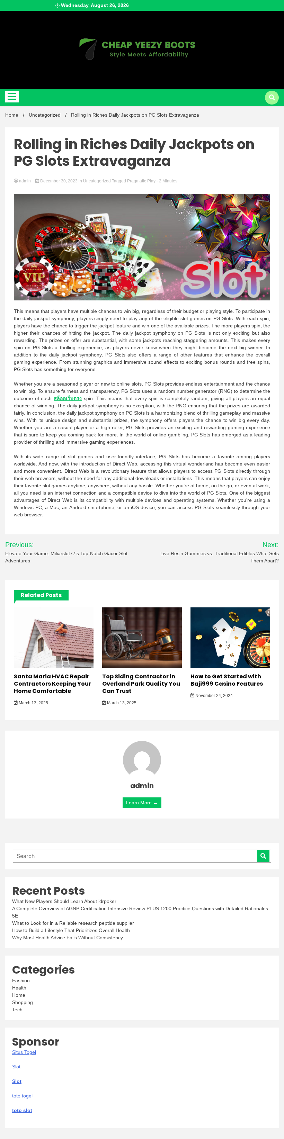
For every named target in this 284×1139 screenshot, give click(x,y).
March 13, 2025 (33, 702)
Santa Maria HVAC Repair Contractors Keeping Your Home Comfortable (52, 683)
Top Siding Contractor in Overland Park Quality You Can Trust (141, 683)
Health (19, 988)
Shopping (22, 1002)
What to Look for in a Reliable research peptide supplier (73, 923)
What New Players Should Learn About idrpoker (64, 901)
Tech (17, 1009)
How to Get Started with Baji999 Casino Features (226, 680)
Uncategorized (97, 181)
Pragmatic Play (141, 181)
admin (25, 181)
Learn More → (142, 802)
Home (18, 995)
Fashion (21, 980)
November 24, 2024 (213, 695)
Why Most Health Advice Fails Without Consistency (67, 937)
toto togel (22, 1096)
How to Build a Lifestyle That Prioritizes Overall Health (71, 930)
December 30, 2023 (59, 181)
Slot (16, 1081)
